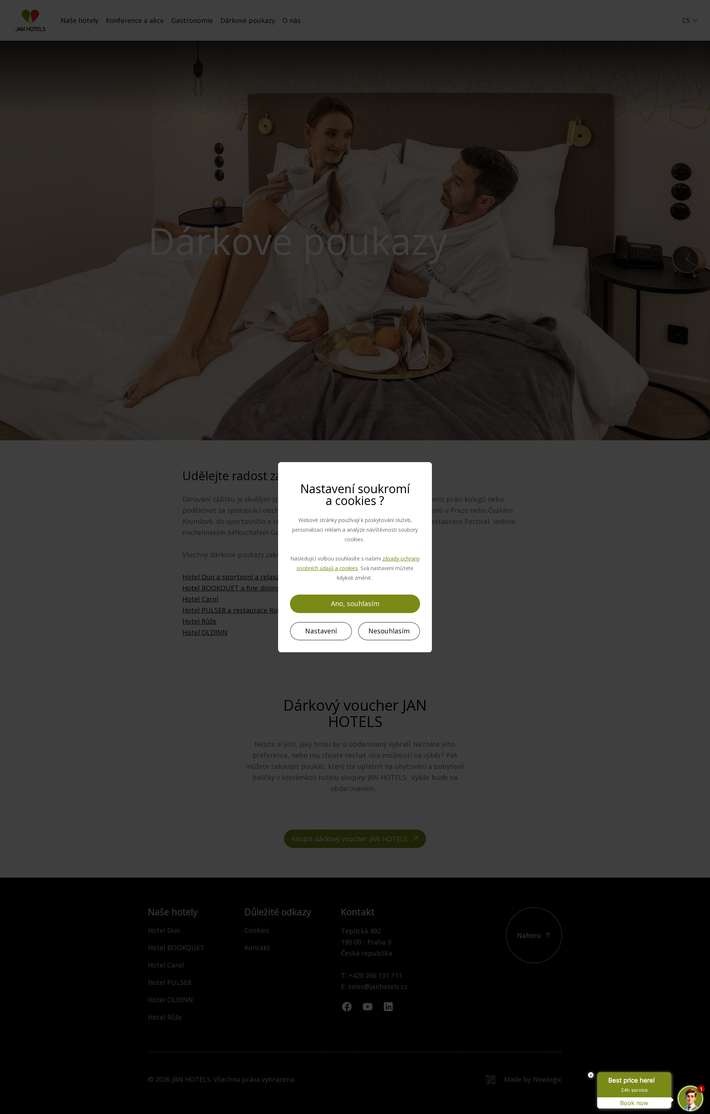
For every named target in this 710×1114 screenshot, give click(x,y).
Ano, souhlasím (355, 603)
